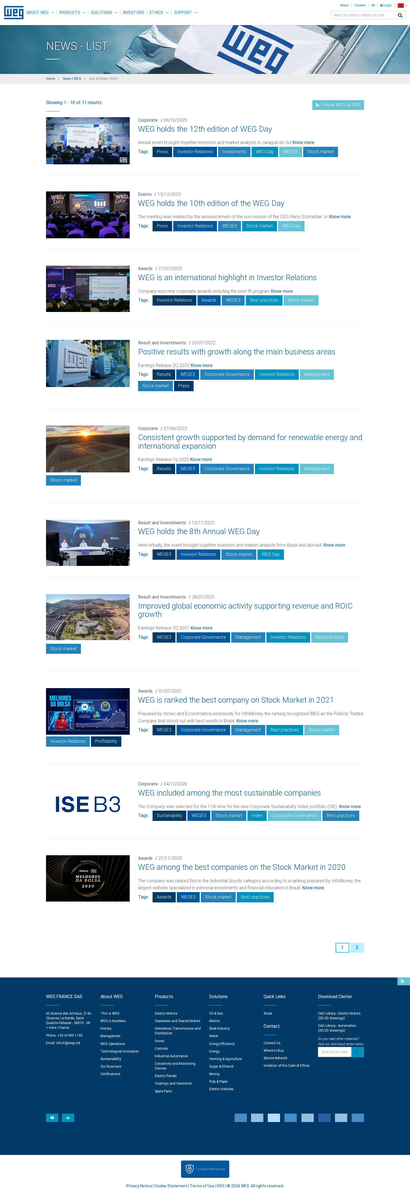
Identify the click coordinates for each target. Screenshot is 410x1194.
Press (162, 151)
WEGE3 (290, 151)
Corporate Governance (227, 374)
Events (145, 194)
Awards (145, 268)
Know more (303, 142)
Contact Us (272, 1043)
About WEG (37, 12)
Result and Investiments (162, 342)
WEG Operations (112, 1044)
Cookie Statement (171, 1186)
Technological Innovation (119, 1051)
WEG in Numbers (113, 1021)
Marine (214, 1021)
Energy (214, 1051)
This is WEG (109, 1013)
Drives (159, 1041)
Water (213, 1036)
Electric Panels (166, 1076)
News (344, 5)
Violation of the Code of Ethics (287, 1066)
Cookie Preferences (210, 1169)
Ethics (156, 12)
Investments (234, 151)
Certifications (110, 1074)
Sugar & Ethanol (221, 1066)
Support (183, 12)
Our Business (110, 1066)
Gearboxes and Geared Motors (178, 1021)
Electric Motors (166, 1013)
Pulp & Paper (218, 1082)
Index (257, 815)
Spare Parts (163, 1091)
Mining (214, 1074)
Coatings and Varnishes (173, 1083)
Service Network (275, 1058)
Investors (133, 12)
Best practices (264, 300)
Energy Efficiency (222, 1044)
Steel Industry (219, 1028)
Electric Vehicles (221, 1089)
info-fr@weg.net (68, 1043)
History (105, 1028)
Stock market (320, 151)
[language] (402, 5)
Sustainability (169, 815)
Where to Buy (274, 1051)
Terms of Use (202, 1186)
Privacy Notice (139, 1186)
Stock (268, 1013)
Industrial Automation (171, 1056)
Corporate (148, 120)
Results (164, 374)
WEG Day (265, 151)
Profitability (106, 741)
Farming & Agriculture (225, 1059)
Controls (161, 1049)
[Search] (400, 16)
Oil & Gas (216, 1013)
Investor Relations (195, 151)
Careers (360, 5)
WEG (12, 12)
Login (387, 5)
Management (317, 374)
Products (69, 12)
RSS (221, 1186)
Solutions (101, 12)
